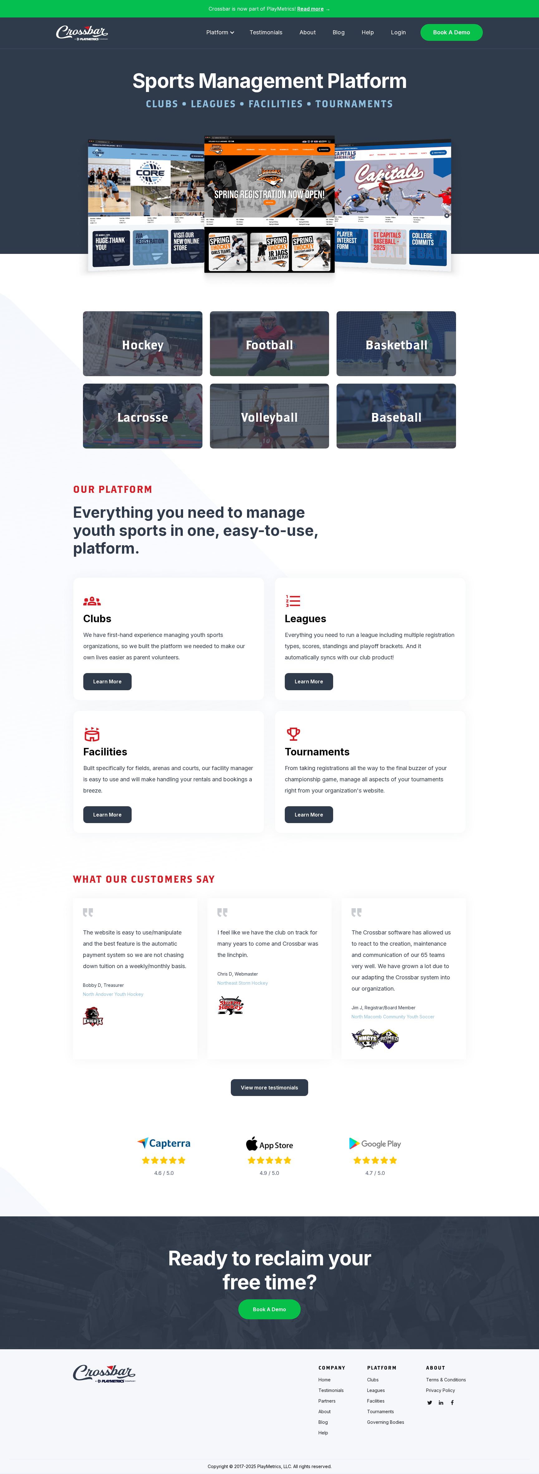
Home (324, 1379)
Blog (339, 32)
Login (398, 32)
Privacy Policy (440, 1390)
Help (368, 32)
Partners (327, 1401)
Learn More (107, 681)
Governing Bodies (385, 1422)
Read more (310, 9)
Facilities (376, 1401)
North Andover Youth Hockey (113, 994)
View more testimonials (269, 1087)
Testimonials (266, 32)
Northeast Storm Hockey (242, 983)
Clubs (373, 1379)
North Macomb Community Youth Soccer (393, 1016)
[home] (82, 33)
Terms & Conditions (446, 1379)
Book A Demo (451, 32)
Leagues (376, 1390)
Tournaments (380, 1411)
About (307, 32)
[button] (220, 32)
